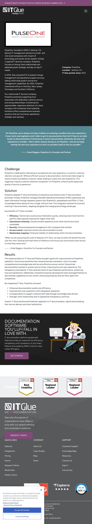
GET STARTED (17, 356)
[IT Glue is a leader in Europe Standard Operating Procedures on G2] (74, 387)
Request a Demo (19, 435)
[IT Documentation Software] (13, 11)
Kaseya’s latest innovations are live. (34, 3)
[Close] (41, 490)
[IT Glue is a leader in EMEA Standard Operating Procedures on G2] (50, 387)
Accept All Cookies (22, 510)
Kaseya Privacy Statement (13, 505)
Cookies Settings (22, 516)
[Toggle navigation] (85, 11)
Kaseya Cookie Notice (10, 503)
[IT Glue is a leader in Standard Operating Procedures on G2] (26, 387)
